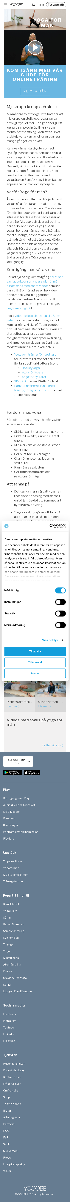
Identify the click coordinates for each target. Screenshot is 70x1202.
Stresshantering (13, 931)
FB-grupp (9, 1040)
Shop (6, 1097)
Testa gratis (56, 4)
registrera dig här (19, 308)
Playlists (8, 838)
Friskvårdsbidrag (14, 1070)
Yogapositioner (13, 861)
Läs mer (12, 706)
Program (9, 818)
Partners (9, 1124)
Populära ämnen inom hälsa (20, 831)
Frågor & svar (12, 1083)
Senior (7, 984)
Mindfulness (11, 957)
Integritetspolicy (14, 1164)
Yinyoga (8, 944)
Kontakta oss (12, 1077)
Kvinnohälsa (11, 937)
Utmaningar (10, 825)
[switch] (60, 602)
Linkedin (8, 1034)
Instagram (10, 1020)
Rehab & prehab (13, 924)
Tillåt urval (35, 662)
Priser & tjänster (14, 1063)
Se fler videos (52, 745)
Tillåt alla (35, 651)
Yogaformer (11, 868)
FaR (5, 1137)
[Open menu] (5, 5)
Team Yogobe (12, 1103)
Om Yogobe (10, 1090)
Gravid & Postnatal (15, 977)
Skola (6, 1144)
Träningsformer (13, 881)
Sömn (7, 917)
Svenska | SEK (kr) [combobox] (16, 761)
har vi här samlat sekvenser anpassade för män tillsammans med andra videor (35, 281)
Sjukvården (10, 1150)
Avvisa (35, 673)
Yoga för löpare (33, 372)
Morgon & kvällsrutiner (18, 991)
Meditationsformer (15, 874)
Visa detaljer (50, 640)
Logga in (38, 4)
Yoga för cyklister (34, 377)
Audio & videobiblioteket (19, 805)
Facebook (9, 1014)
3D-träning (22, 381)
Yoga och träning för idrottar (34, 354)
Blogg (7, 1110)
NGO (6, 1130)
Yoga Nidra (10, 910)
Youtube (8, 1027)
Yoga (6, 951)
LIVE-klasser (11, 811)
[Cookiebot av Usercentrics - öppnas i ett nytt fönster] (50, 526)
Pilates (7, 971)
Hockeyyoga (31, 368)
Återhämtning (12, 964)
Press (7, 1157)
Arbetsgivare (11, 1117)
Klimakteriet (11, 904)
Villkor (7, 1171)
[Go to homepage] (16, 5)
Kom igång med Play (16, 798)
